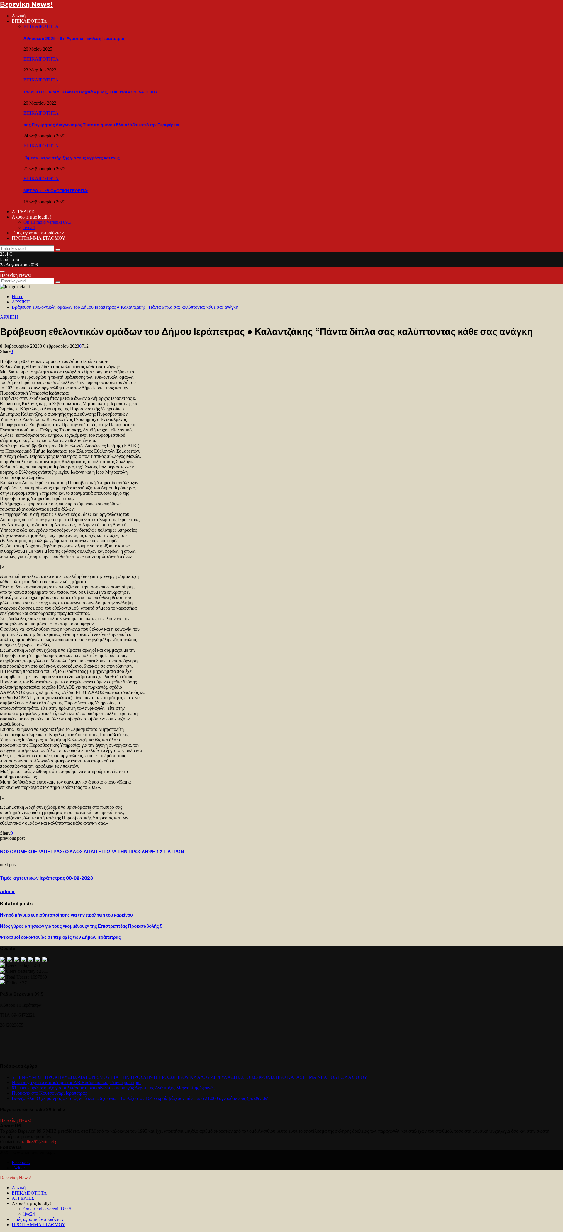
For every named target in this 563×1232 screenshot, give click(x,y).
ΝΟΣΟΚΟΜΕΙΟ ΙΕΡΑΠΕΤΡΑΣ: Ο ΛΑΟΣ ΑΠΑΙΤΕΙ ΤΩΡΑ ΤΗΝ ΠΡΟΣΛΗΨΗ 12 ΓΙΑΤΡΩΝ (92, 851)
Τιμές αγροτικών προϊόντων (38, 232)
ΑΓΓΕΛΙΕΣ (23, 211)
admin (7, 891)
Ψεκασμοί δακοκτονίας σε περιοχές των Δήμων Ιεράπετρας (61, 937)
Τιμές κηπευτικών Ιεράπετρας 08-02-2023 (46, 878)
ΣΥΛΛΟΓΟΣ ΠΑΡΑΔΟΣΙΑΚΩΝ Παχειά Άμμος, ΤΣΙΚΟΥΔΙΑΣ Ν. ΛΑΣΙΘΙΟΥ (90, 92)
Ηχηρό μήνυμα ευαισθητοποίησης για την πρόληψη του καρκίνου (66, 915)
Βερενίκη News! (26, 4)
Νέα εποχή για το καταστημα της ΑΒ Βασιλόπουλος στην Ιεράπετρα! (76, 1082)
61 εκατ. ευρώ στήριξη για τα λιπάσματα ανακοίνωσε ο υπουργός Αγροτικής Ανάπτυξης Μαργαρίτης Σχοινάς (113, 1087)
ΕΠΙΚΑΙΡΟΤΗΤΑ (29, 20)
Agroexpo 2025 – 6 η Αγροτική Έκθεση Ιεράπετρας (74, 38)
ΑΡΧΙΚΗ (9, 317)
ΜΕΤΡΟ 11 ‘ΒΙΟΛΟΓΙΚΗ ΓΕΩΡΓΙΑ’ (55, 190)
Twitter (18, 1167)
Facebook (21, 1162)
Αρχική (19, 15)
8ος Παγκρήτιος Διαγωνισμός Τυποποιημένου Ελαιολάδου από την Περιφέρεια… (103, 124)
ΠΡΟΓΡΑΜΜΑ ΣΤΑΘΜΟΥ (38, 238)
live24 (29, 227)
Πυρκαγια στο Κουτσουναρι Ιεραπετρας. (50, 1093)
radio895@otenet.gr (40, 1141)
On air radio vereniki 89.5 (47, 222)
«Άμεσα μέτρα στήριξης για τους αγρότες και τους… (73, 158)
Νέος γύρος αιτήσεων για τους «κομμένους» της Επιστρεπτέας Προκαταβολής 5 (81, 926)
